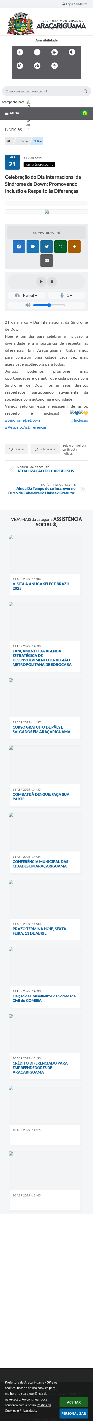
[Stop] (52, 282)
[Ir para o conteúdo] (69, 66)
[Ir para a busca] (27, 76)
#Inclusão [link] (79, 420)
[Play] (41, 282)
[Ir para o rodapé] (38, 76)
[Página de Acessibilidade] (54, 65)
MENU (14, 112)
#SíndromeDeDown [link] (22, 420)
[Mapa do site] (37, 65)
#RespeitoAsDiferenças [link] (26, 427)
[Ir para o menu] (17, 76)
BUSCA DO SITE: (16, 83)
